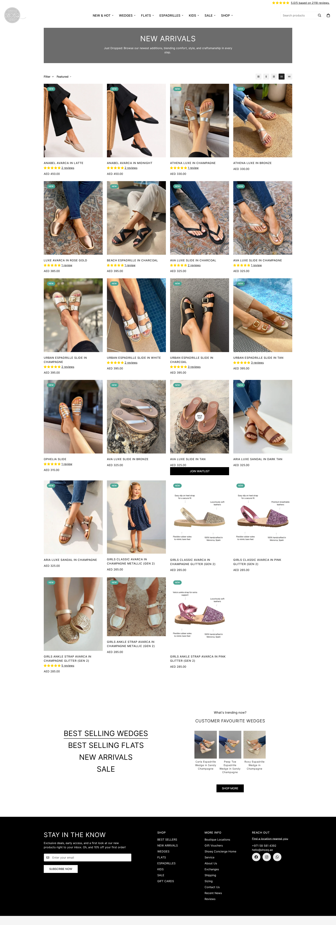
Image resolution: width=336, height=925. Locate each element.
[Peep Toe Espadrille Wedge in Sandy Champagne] (230, 752)
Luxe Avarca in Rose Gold (65, 260)
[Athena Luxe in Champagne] (199, 120)
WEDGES (126, 15)
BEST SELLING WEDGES (106, 733)
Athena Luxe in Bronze (252, 163)
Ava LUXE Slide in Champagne (257, 260)
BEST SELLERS (167, 839)
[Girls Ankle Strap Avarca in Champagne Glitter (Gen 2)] (73, 614)
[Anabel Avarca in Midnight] (136, 120)
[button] (328, 15)
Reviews (210, 899)
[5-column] (289, 77)
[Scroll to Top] (329, 906)
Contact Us (212, 887)
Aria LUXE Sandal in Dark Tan (257, 459)
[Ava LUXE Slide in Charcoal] (199, 218)
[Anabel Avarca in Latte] (73, 120)
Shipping (210, 875)
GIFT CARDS (165, 881)
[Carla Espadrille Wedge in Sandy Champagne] (205, 751)
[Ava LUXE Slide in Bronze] (136, 416)
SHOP (225, 15)
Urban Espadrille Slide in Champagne (65, 360)
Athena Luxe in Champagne (193, 163)
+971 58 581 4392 (264, 845)
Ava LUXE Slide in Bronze (128, 459)
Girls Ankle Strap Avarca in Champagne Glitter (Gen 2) (67, 658)
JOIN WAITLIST (200, 471)
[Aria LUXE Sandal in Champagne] (73, 517)
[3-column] (274, 77)
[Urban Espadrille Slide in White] (136, 315)
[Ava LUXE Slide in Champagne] (262, 218)
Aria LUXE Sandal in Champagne (70, 560)
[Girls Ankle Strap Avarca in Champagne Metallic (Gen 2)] (136, 606)
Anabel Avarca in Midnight (129, 163)
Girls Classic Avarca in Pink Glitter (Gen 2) (257, 562)
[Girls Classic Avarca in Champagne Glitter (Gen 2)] (199, 517)
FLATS (146, 15)
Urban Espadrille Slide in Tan (258, 357)
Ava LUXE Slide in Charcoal (193, 260)
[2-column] (266, 77)
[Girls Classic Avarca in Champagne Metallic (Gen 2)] (136, 516)
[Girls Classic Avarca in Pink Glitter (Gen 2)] (262, 517)
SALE (209, 15)
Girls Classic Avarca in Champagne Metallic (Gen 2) (131, 561)
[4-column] (282, 77)
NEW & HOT (102, 15)
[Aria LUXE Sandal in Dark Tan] (262, 416)
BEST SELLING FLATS (106, 745)
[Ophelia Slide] (73, 416)
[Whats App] (277, 857)
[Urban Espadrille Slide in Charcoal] (199, 315)
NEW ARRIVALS (106, 757)
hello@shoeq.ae (262, 850)
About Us (211, 863)
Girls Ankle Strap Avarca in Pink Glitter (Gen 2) (198, 658)
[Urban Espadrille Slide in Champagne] (73, 315)
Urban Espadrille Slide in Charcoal (191, 360)
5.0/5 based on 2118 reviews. (310, 3)
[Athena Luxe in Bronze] (262, 120)
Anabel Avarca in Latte (63, 163)
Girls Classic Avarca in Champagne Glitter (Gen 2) (193, 562)
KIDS (192, 15)
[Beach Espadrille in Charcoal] (136, 218)
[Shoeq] (15, 15)
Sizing (209, 881)
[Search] (319, 15)
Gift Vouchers (214, 845)
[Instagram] (266, 857)
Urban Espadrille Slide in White (134, 357)
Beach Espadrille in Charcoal (132, 260)
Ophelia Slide (55, 459)
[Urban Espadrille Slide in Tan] (262, 315)
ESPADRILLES (169, 15)
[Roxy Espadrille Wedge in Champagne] (254, 751)
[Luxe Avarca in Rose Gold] (73, 218)
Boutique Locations (217, 839)
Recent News (213, 893)
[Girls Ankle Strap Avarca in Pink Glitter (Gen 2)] (199, 614)
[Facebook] (256, 857)
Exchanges (212, 869)
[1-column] (258, 77)
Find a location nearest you (270, 838)
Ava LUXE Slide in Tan (188, 459)
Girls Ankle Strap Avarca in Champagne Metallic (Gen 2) (131, 644)
